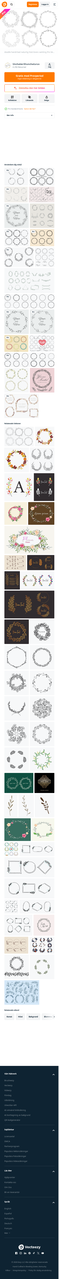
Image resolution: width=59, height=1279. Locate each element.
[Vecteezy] (4, 4)
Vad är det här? (30, 109)
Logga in (45, 4)
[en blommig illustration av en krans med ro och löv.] (15, 707)
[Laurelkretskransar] (16, 315)
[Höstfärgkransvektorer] (16, 467)
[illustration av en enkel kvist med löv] (31, 1195)
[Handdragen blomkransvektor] (16, 548)
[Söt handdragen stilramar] (16, 297)
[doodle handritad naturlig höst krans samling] (19, 604)
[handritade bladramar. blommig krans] (16, 420)
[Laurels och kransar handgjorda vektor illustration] (16, 485)
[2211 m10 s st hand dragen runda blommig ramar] (16, 653)
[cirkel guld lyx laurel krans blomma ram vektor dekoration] (40, 798)
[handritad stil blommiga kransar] (16, 446)
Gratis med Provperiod (29, 77)
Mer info (10, 114)
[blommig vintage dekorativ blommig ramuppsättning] (16, 175)
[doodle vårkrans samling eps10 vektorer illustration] (14, 356)
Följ (49, 67)
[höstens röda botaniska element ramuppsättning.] (21, 573)
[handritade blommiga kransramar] (16, 250)
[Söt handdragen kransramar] (17, 194)
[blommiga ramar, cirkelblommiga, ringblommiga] (19, 335)
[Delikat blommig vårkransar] (16, 275)
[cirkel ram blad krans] (29, 400)
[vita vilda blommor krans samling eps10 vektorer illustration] (16, 522)
